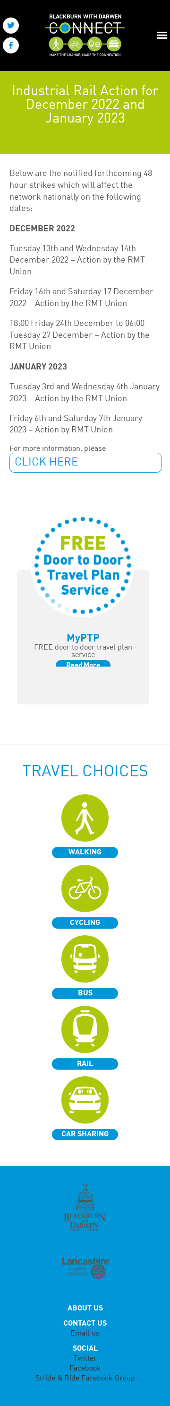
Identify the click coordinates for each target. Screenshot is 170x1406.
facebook (11, 45)
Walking (85, 852)
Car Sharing (85, 1134)
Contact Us (85, 1323)
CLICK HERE (46, 462)
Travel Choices (85, 772)
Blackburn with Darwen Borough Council (85, 1207)
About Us (85, 1308)
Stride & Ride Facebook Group (85, 1378)
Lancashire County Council (85, 1268)
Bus (85, 993)
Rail (85, 1064)
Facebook (85, 1368)
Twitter (85, 1358)
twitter (11, 26)
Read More (83, 665)
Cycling (85, 923)
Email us (85, 1333)
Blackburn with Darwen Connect (82, 35)
